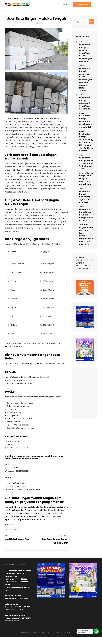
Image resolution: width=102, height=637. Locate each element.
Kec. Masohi (37, 510)
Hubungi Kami (82, 4)
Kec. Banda (48, 510)
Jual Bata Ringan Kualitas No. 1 (44, 632)
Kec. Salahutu (33, 507)
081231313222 (15, 468)
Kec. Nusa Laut (38, 519)
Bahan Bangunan (12, 529)
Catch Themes (75, 632)
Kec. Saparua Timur (22, 519)
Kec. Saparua (62, 507)
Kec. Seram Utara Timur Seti (41, 513)
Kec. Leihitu (9, 507)
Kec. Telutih (47, 516)
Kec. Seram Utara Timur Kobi (28, 516)
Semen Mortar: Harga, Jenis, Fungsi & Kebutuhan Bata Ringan (86, 178)
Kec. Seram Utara (47, 507)
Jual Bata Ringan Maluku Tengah (19, 118)
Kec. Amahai (20, 507)
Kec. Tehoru (26, 510)
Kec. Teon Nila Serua (20, 513)
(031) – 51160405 (19, 483)
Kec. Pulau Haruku (12, 510)
